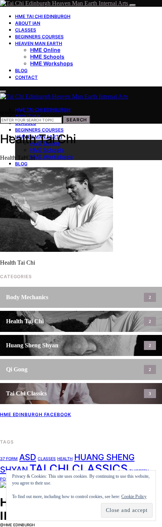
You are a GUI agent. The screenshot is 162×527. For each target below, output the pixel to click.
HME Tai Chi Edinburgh (42, 16)
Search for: (12, 113)
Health (65, 458)
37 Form (9, 458)
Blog (21, 70)
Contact (26, 77)
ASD (27, 457)
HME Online (45, 50)
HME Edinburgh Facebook (35, 414)
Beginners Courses (39, 36)
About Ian (27, 23)
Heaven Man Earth (38, 43)
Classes (25, 30)
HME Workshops (51, 63)
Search (76, 120)
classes (47, 458)
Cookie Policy (134, 496)
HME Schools (47, 56)
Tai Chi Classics (78, 468)
